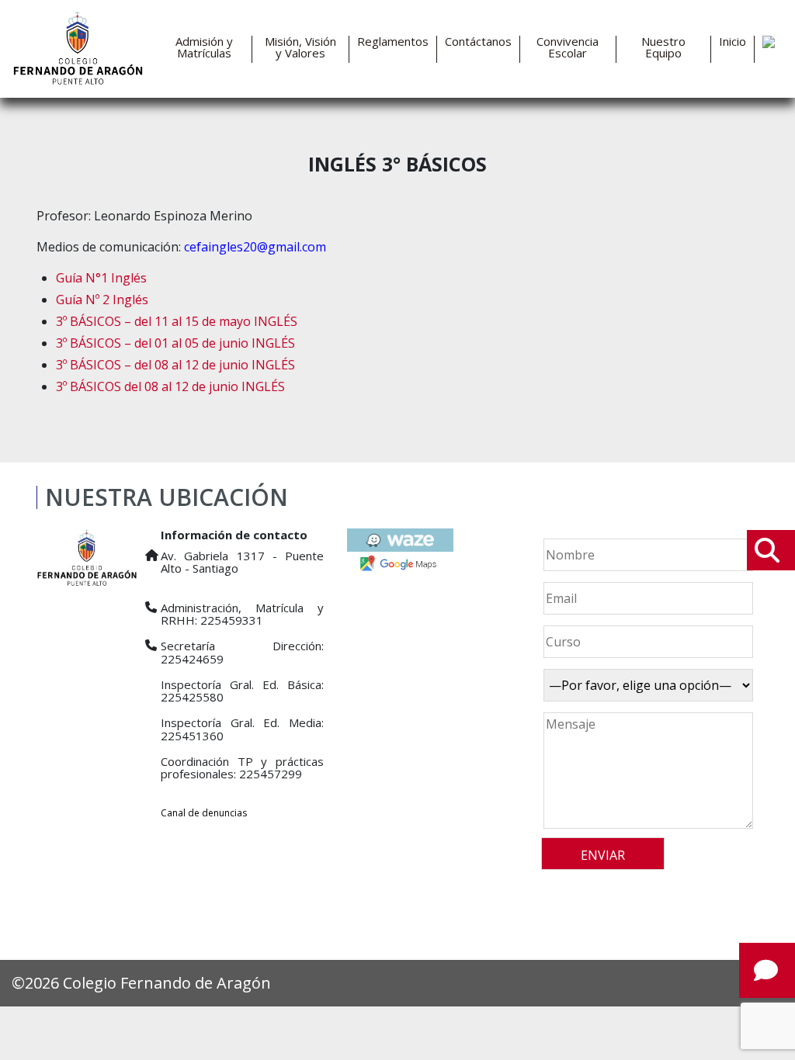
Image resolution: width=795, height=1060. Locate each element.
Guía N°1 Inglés (101, 277)
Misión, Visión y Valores (300, 47)
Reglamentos (393, 41)
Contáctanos (478, 41)
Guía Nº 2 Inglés (102, 299)
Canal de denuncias (204, 812)
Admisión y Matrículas (204, 47)
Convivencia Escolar (567, 47)
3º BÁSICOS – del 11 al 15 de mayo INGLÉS (176, 321)
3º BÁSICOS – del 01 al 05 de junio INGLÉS (175, 343)
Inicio (732, 41)
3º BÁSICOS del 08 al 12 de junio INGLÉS (170, 386)
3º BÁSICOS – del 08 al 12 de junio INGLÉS (175, 364)
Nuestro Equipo (663, 47)
